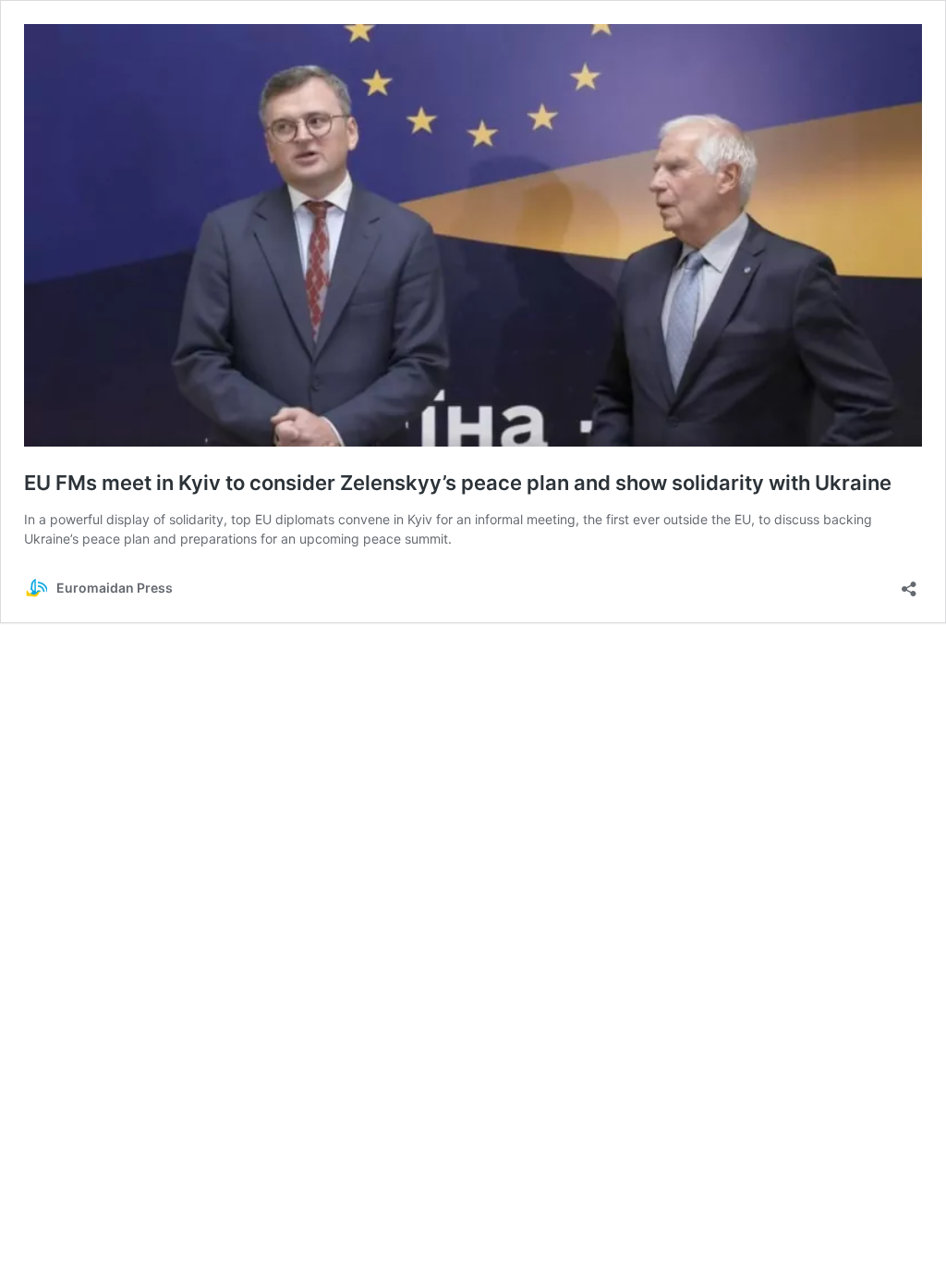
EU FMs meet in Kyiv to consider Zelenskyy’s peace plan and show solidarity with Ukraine (457, 483)
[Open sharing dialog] (909, 583)
